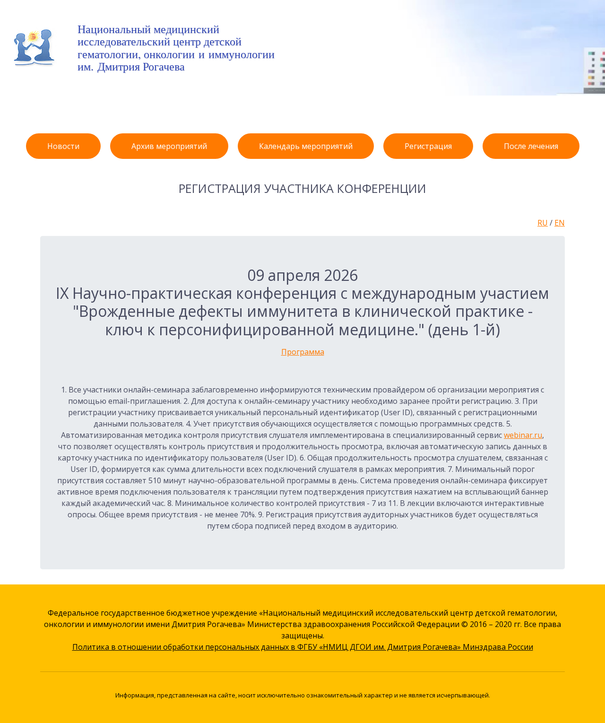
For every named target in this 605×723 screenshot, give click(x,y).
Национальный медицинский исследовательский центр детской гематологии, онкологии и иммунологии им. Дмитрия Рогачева (176, 48)
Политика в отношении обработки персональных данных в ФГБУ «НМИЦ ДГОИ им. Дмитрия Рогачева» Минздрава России (302, 647)
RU (542, 223)
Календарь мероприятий (306, 146)
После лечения (531, 146)
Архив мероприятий (169, 146)
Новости (63, 146)
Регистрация (428, 146)
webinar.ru (523, 435)
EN (559, 223)
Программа (302, 352)
